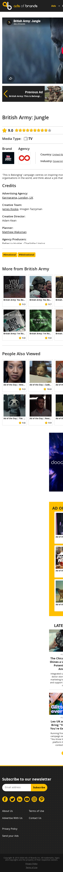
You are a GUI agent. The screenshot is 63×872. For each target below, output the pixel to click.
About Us (7, 811)
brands (25, 6)
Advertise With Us (12, 818)
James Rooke (10, 209)
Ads (53, 6)
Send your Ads (10, 836)
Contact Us (35, 818)
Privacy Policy (9, 829)
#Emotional (9, 255)
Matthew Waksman (14, 232)
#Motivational (26, 255)
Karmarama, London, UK (17, 198)
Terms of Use (36, 811)
